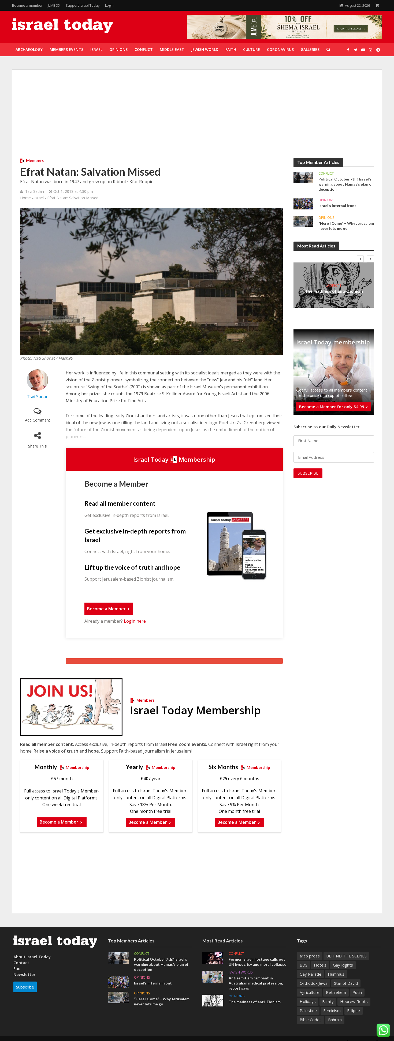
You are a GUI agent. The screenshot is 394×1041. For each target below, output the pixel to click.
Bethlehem (336, 992)
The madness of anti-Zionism (334, 291)
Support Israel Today (83, 5)
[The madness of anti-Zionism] (212, 1000)
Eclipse (353, 1010)
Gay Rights (343, 965)
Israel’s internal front (337, 205)
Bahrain (335, 1019)
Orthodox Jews (314, 983)
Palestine (308, 1010)
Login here (135, 621)
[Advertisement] (197, 117)
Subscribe (25, 987)
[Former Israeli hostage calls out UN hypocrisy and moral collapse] (212, 957)
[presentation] (360, 258)
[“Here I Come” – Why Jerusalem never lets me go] (303, 221)
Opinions (326, 200)
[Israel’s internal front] (303, 203)
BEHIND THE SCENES (346, 956)
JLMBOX (54, 5)
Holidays (308, 1001)
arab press (310, 956)
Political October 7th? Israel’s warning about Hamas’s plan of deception (345, 184)
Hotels (320, 965)
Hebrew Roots (354, 1001)
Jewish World (241, 972)
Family (328, 1001)
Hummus (336, 974)
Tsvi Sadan (34, 191)
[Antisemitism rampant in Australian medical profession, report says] (212, 976)
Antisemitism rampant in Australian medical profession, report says (256, 983)
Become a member (27, 5)
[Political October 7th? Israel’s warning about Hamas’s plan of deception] (303, 177)
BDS (303, 965)
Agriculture (309, 992)
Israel (39, 197)
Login (109, 5)
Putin (357, 992)
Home (25, 197)
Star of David (346, 983)
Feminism (332, 1010)
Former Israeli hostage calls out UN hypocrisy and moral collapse (257, 962)
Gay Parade (310, 974)
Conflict (326, 173)
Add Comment (37, 420)
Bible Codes (311, 1019)
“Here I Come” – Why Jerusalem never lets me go (346, 226)
